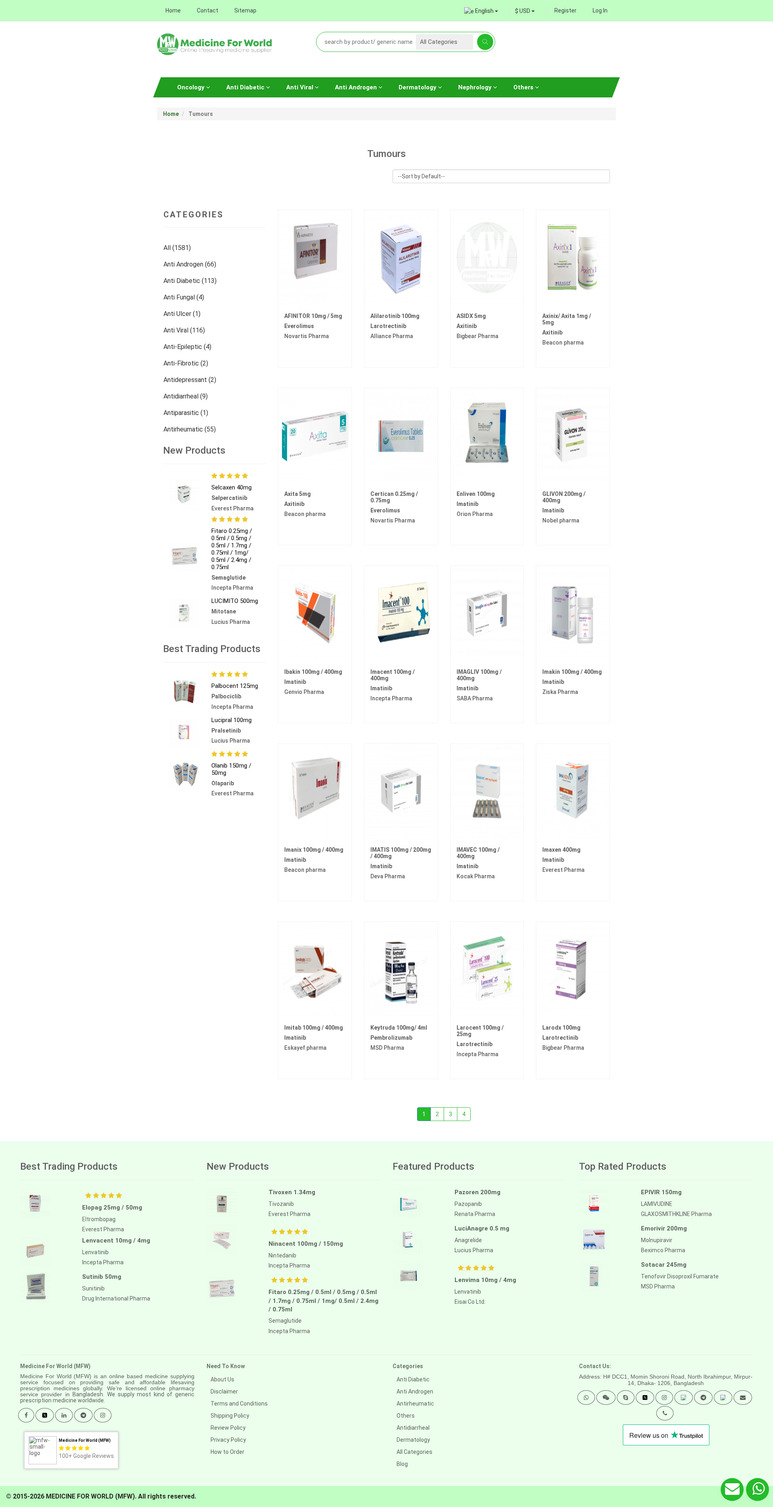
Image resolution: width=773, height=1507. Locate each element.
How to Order (227, 1452)
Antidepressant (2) (190, 380)
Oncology (191, 87)
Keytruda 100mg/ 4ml (398, 1027)
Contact (207, 10)
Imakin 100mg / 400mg (572, 672)
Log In (600, 10)
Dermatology (418, 87)
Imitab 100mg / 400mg (313, 1027)
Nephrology (475, 87)
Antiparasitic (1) (186, 413)
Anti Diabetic (246, 87)
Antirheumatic (415, 1403)
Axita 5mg (297, 494)
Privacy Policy (228, 1440)
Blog (402, 1464)
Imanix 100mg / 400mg (313, 849)
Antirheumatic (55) (190, 429)
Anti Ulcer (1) (182, 314)
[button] (586, 1397)
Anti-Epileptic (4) (188, 347)
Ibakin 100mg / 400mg (313, 672)
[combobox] (525, 11)
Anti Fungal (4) (184, 297)
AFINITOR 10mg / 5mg (313, 316)
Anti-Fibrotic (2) (186, 363)
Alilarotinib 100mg (395, 316)
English (484, 11)
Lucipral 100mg (231, 720)
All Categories (414, 1452)
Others (524, 87)
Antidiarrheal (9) (186, 396)
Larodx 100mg (561, 1027)
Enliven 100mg (476, 494)
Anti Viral (300, 87)
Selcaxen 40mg (231, 487)
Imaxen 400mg (561, 849)
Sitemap (245, 10)
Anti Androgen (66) (190, 264)
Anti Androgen (356, 87)
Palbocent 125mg (234, 686)
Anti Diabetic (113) (190, 281)
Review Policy (228, 1427)
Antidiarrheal (413, 1427)
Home (173, 10)
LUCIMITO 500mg (234, 601)
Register (565, 10)
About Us (222, 1379)
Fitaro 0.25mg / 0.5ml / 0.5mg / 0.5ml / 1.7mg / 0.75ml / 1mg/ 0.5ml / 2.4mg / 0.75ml (231, 549)
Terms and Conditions (239, 1403)
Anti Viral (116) (185, 330)
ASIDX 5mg (471, 316)
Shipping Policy (230, 1415)
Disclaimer (224, 1391)
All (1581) (177, 248)
